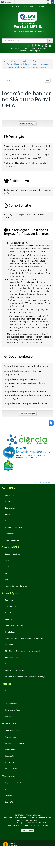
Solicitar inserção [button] (27, 123)
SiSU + (7, 567)
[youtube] (49, 45)
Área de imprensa (35, 51)
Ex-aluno (8, 716)
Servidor (8, 697)
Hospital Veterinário (12, 632)
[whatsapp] (36, 45)
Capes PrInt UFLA (11, 606)
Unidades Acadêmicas (13, 527)
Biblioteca (9, 600)
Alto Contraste (30, 7)
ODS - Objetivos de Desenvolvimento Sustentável (24, 638)
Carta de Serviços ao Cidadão (16, 613)
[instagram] (32, 45)
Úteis (7, 789)
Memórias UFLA (11, 769)
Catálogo (34, 61)
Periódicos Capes (11, 657)
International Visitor (12, 710)
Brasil (5, 2)
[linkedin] (39, 45)
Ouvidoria (9, 645)
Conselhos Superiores (13, 730)
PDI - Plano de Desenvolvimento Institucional (22, 651)
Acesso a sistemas (12, 540)
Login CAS (9, 802)
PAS (6, 573)
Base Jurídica (10, 750)
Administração (10, 737)
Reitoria (8, 514)
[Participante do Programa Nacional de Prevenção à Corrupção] (8, 465)
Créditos (8, 796)
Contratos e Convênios (14, 626)
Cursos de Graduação (13, 554)
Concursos (9, 619)
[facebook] (29, 45)
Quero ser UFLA (11, 704)
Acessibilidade (16, 7)
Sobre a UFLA (15, 48)
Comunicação (10, 508)
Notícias (8, 502)
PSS (6, 580)
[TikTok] (43, 45)
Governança (9, 534)
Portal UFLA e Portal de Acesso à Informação (27, 64)
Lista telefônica (27, 831)
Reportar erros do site (13, 783)
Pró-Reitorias (10, 521)
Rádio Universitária (12, 664)
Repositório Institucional (14, 670)
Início (24, 61)
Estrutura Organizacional (14, 743)
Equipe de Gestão (29, 48)
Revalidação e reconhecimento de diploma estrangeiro (26, 677)
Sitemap (41, 7)
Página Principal (11, 495)
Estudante (9, 691)
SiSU (7, 560)
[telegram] (46, 45)
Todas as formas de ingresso (16, 586)
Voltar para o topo (45, 482)
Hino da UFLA (10, 762)
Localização (9, 756)
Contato (23, 51)
